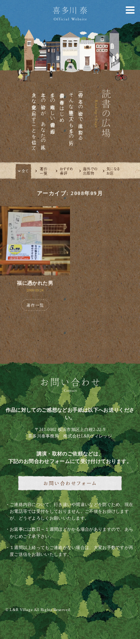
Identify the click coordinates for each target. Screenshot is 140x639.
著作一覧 (35, 305)
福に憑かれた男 (35, 283)
